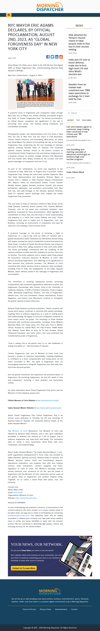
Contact (74, 609)
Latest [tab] (70, 120)
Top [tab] (78, 120)
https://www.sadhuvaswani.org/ (47, 408)
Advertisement (61, 609)
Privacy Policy (45, 609)
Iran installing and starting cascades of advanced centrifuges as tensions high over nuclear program (78, 154)
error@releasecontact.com (18, 515)
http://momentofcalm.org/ (47, 400)
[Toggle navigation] (8, 15)
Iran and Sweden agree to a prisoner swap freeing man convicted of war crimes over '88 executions (78, 131)
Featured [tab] (86, 120)
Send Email (18, 492)
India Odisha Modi (75, 172)
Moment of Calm (19, 431)
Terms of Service (29, 609)
